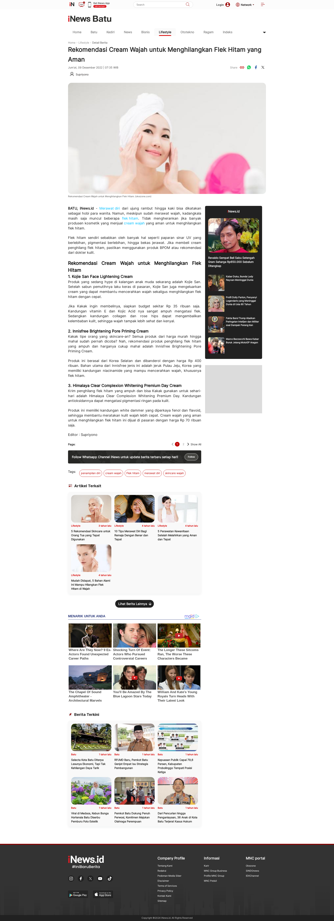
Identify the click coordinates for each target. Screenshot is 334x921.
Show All (196, 444)
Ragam (209, 32)
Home (77, 32)
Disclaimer (163, 880)
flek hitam (130, 218)
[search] (187, 4)
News (128, 32)
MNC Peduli (210, 880)
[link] (242, 67)
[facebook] (256, 67)
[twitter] (263, 67)
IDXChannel (252, 875)
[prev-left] (172, 444)
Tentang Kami (165, 865)
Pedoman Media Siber (169, 875)
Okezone (251, 865)
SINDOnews (252, 870)
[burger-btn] (263, 4)
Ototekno (187, 32)
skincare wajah (174, 473)
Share (233, 67)
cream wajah (134, 223)
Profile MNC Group (214, 875)
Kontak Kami (164, 895)
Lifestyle (165, 32)
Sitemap (162, 900)
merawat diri (152, 473)
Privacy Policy (165, 890)
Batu (94, 32)
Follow (191, 457)
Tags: (72, 472)
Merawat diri (109, 208)
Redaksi (162, 870)
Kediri (111, 32)
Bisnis (145, 32)
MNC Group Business (215, 870)
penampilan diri (90, 473)
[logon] (72, 4)
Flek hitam (132, 473)
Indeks (227, 32)
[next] (188, 444)
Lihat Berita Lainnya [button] (132, 604)
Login (220, 4)
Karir (206, 865)
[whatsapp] (249, 67)
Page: (71, 444)
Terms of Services (167, 885)
